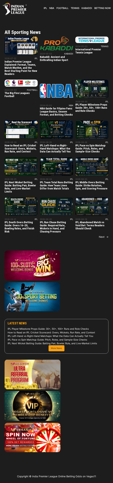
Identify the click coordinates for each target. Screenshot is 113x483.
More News (56, 348)
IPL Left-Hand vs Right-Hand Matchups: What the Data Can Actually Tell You (55, 148)
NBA (71, 105)
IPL (36, 58)
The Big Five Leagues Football (17, 95)
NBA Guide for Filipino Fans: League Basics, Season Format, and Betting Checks (56, 111)
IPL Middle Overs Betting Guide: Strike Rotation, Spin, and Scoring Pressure (91, 185)
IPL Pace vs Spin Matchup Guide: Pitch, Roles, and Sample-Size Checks (90, 148)
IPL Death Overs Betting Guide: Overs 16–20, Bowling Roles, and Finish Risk (19, 227)
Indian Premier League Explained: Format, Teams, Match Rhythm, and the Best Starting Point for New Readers (21, 68)
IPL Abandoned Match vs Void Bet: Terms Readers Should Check (89, 225)
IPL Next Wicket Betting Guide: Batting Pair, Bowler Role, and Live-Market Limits (20, 187)
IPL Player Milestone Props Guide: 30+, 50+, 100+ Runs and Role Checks (91, 107)
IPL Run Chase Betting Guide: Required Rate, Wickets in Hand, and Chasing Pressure (53, 227)
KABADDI (68, 53)
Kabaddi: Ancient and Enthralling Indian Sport (54, 59)
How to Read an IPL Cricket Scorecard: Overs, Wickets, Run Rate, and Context (20, 148)
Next (103, 236)
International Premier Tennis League (88, 51)
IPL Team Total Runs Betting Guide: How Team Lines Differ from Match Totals (56, 185)
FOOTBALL (32, 90)
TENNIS (104, 46)
